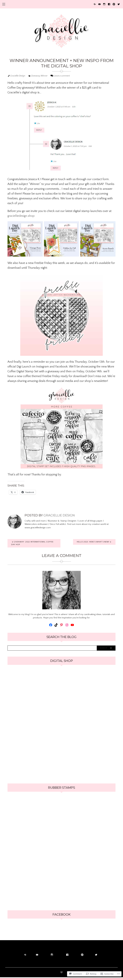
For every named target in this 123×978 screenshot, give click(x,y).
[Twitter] (119, 4)
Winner (44, 76)
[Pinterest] (114, 4)
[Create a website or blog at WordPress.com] (61, 972)
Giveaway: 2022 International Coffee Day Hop (32, 543)
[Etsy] (95, 4)
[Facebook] (109, 4)
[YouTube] (99, 4)
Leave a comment (62, 76)
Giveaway (35, 76)
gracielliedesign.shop (21, 216)
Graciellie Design (17, 76)
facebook (61, 914)
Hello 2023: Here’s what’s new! (93, 542)
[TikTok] (56, 625)
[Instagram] (104, 4)
